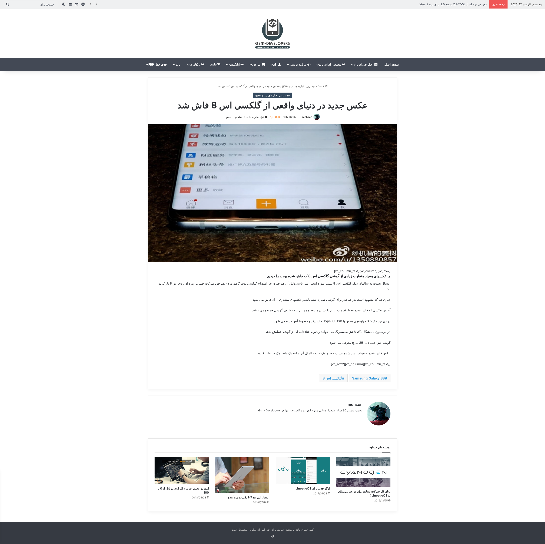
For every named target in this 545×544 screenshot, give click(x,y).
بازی (213, 64)
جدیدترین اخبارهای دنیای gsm (299, 86)
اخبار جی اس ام (364, 64)
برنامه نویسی (298, 64)
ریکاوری (195, 64)
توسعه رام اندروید (330, 64)
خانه (322, 86)
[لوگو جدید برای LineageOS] (303, 470)
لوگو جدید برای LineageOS (312, 488)
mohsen (307, 117)
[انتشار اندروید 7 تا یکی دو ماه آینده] (242, 475)
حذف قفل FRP (157, 64)
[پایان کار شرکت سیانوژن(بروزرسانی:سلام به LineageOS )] (363, 472)
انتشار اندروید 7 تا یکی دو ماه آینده (248, 497)
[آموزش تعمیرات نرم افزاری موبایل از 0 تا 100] (182, 470)
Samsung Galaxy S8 (368, 378)
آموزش (257, 64)
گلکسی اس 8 (332, 378)
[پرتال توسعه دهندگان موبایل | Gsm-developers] (272, 34)
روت (178, 64)
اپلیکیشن (234, 64)
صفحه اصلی (391, 64)
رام (275, 64)
